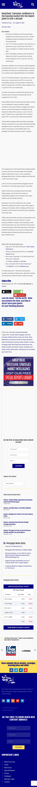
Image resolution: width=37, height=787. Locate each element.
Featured (18, 332)
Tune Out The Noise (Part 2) (13, 546)
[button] (3, 4)
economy (4, 337)
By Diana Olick (6, 27)
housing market (18, 342)
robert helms (14, 349)
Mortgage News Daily (15, 543)
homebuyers (9, 342)
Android (16, 261)
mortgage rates (6, 344)
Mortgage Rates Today (18, 586)
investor (31, 342)
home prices (12, 339)
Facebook (11, 266)
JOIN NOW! (18, 466)
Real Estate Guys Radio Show (20, 344)
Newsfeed (24, 332)
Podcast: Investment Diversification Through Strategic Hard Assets (16, 523)
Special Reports (9, 770)
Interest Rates (23, 627)
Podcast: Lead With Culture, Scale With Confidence (17, 508)
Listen (6, 765)
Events (6, 773)
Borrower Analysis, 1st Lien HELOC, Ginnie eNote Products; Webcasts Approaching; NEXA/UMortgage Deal (18, 555)
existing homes (12, 337)
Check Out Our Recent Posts (12, 494)
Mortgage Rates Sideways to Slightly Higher (18, 550)
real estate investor (17, 347)
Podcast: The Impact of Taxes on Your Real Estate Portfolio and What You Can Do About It (17, 531)
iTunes (10, 261)
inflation (26, 342)
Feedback (22, 266)
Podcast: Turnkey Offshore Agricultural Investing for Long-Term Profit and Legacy (18, 501)
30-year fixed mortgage (17, 335)
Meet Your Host (9, 762)
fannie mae (21, 337)
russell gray (22, 349)
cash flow (27, 335)
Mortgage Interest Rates (11, 580)
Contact (7, 782)
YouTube (23, 261)
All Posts (12, 332)
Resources (8, 767)
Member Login (9, 779)
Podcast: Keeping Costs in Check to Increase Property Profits (18, 515)
